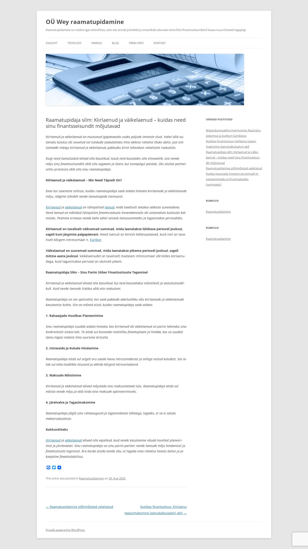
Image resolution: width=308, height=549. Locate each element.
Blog (115, 43)
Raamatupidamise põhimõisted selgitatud (79, 507)
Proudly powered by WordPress (65, 530)
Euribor (95, 240)
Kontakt (160, 43)
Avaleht (51, 43)
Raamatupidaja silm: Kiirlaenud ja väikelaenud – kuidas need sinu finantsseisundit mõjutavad (233, 157)
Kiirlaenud (53, 207)
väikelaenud (73, 207)
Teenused (74, 43)
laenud (109, 207)
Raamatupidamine (91, 478)
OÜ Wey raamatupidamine (85, 22)
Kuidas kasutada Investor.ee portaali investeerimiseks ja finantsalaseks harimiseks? (232, 179)
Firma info (136, 43)
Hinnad (96, 43)
